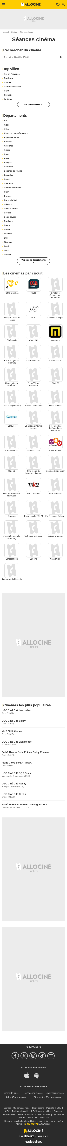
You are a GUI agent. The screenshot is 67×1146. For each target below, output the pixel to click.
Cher (6, 192)
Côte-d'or (8, 204)
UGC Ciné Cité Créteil (14, 794)
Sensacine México (44, 1097)
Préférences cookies (42, 1111)
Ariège (7, 150)
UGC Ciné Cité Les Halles (16, 710)
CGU (59, 1108)
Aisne (6, 125)
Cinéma (14, 32)
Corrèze (8, 196)
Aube (6, 154)
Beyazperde (51, 1093)
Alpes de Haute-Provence (16, 133)
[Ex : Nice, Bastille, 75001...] (61, 57)
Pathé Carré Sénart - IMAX (17, 762)
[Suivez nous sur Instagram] (33, 1055)
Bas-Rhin (8, 167)
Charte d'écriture (42, 1114)
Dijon (6, 91)
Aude (6, 158)
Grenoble (8, 95)
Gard (6, 246)
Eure (6, 238)
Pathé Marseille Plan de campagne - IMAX (25, 804)
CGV (7, 1111)
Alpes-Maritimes (11, 137)
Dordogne (8, 221)
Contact (7, 1108)
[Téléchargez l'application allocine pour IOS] (28, 1075)
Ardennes (8, 146)
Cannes (7, 82)
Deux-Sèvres (10, 217)
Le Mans (8, 99)
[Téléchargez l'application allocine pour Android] (38, 1075)
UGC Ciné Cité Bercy (14, 720)
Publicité (50, 1108)
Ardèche (8, 142)
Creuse (7, 213)
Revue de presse (25, 1114)
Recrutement (38, 1108)
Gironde (7, 255)
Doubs (7, 225)
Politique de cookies (21, 1111)
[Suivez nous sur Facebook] (16, 1055)
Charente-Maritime (12, 188)
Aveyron (8, 162)
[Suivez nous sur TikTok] (42, 1055)
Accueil (6, 32)
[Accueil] (30, 4)
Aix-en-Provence (12, 74)
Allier (6, 129)
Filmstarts (8, 1093)
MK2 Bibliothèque (12, 731)
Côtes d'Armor (11, 209)
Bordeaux (8, 78)
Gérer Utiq (32, 1118)
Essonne (8, 234)
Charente (8, 183)
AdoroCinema (13, 1097)
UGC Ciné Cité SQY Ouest (17, 773)
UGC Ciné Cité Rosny (14, 783)
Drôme (7, 229)
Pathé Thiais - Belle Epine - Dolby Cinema (25, 752)
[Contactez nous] (51, 1055)
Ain (5, 121)
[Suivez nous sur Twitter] (24, 1055)
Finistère (8, 242)
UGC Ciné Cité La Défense (17, 741)
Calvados (8, 175)
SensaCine (29, 1093)
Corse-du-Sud (10, 200)
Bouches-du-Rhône (13, 171)
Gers (6, 250)
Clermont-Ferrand (12, 86)
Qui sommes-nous (21, 1108)
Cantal (7, 179)
